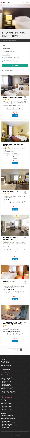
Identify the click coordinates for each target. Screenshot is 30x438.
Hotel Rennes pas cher (6, 409)
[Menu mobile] (27, 3)
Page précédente (13, 349)
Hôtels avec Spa (5, 427)
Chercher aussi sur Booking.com (11, 57)
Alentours (10, 105)
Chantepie (15, 331)
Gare (9, 247)
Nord (14, 289)
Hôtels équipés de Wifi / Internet (8, 420)
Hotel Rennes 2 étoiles (6, 403)
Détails (15, 115)
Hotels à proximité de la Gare (8, 391)
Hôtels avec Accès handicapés (8, 418)
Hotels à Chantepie (5, 378)
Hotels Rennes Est (5, 380)
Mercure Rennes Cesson (12, 98)
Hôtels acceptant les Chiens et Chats (9, 417)
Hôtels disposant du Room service (9, 425)
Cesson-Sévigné (16, 105)
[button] (24, 2)
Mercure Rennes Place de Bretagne (13, 145)
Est (21, 105)
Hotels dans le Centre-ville (7, 387)
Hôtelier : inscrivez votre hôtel (8, 364)
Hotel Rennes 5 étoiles (6, 408)
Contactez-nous (6, 372)
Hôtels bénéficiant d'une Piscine (8, 423)
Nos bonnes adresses (6, 365)
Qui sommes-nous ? (5, 361)
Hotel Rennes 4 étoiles (6, 406)
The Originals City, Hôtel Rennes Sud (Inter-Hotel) (12, 323)
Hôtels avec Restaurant (6, 424)
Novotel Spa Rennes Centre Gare (10, 238)
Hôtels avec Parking (5, 421)
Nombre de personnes (9, 51)
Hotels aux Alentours (6, 385)
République (14, 153)
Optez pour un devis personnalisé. (10, 61)
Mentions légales (5, 362)
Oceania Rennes (9, 281)
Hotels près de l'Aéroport (7, 388)
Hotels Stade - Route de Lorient (8, 393)
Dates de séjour (8, 46)
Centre (9, 153)
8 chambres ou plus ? (7, 60)
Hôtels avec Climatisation (7, 415)
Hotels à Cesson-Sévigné (7, 377)
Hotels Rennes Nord (5, 382)
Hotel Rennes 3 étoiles (6, 405)
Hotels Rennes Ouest (6, 381)
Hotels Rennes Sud (5, 384)
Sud (9, 199)
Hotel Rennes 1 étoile (6, 402)
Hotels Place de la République (8, 390)
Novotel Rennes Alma (11, 191)
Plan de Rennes (8, 397)
